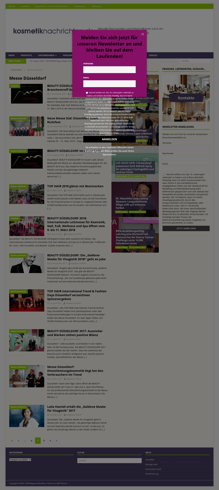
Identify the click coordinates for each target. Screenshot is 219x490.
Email (86, 77)
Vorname (88, 63)
